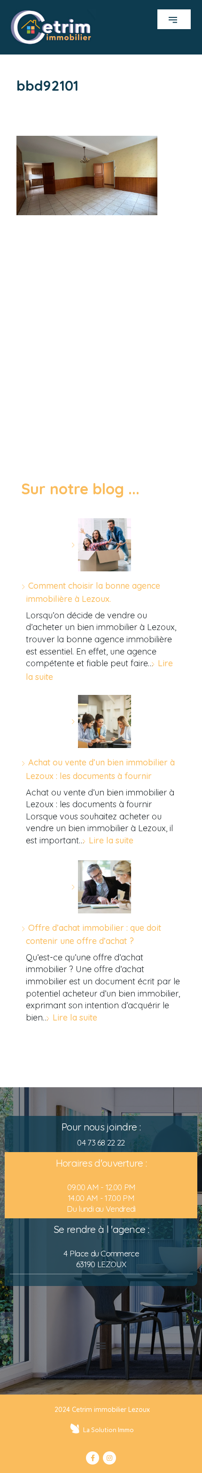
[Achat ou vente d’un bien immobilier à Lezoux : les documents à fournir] (101, 721)
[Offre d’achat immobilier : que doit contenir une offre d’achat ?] (101, 886)
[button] (174, 19)
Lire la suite (111, 840)
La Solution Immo (108, 1430)
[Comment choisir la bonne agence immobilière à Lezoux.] (101, 544)
